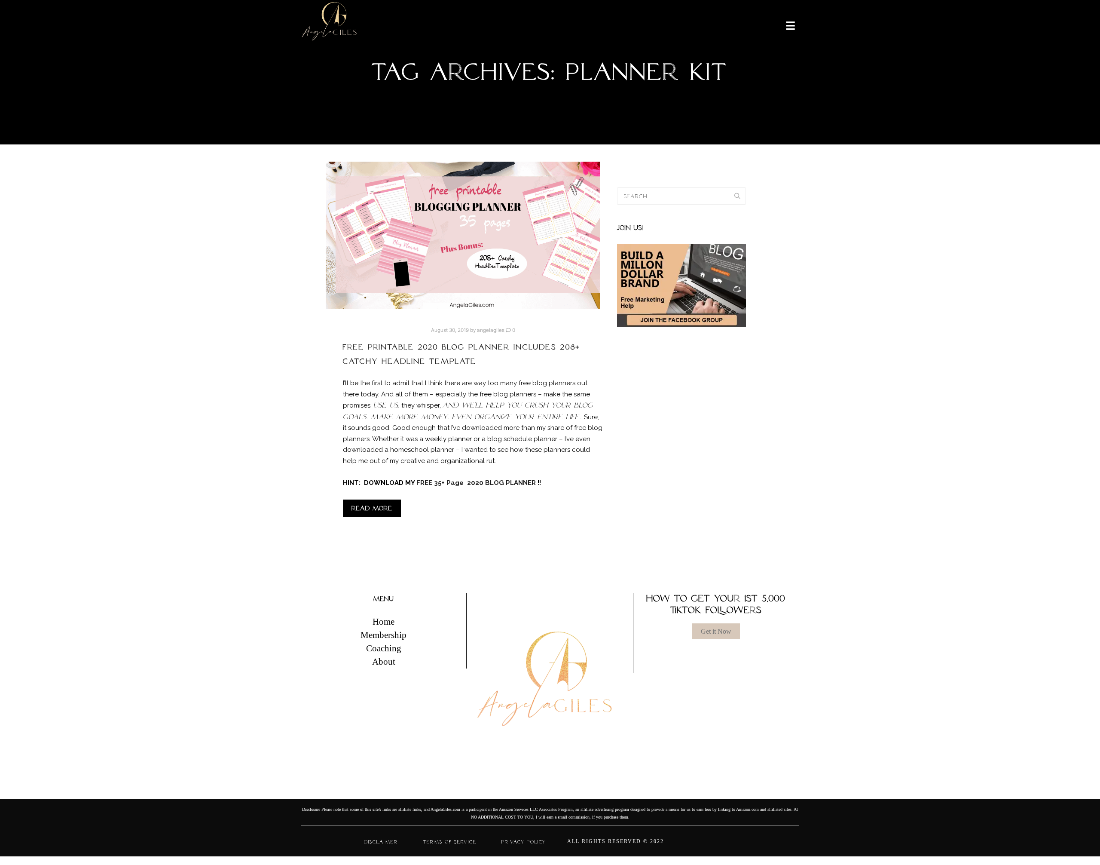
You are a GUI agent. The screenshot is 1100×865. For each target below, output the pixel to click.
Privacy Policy (523, 842)
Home (383, 622)
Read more (371, 508)
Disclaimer (381, 842)
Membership (383, 635)
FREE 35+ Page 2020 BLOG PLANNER (477, 483)
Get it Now (716, 631)
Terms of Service (450, 842)
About (383, 661)
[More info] (785, 25)
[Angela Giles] (330, 25)
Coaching (383, 648)
